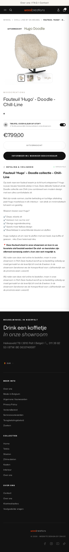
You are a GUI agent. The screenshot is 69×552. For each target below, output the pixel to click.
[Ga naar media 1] (21, 78)
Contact (7, 493)
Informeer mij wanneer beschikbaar (34, 156)
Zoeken (7, 425)
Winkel (7, 20)
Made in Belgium (11, 394)
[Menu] (5, 10)
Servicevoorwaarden (13, 415)
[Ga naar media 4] (47, 78)
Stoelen (7, 454)
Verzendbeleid (10, 409)
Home (6, 443)
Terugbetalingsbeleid (13, 420)
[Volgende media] (60, 55)
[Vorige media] (9, 55)
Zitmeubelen (9, 459)
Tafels (6, 448)
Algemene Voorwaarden (15, 399)
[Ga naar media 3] (38, 78)
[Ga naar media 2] (30, 78)
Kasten (6, 464)
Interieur (7, 469)
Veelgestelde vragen (13, 509)
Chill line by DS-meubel (27, 20)
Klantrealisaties (11, 503)
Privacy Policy (10, 404)
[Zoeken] (10, 10)
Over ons (7, 388)
